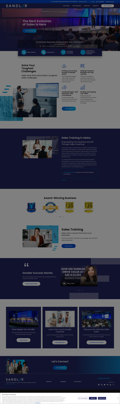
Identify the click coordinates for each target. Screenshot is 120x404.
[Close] (118, 398)
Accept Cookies (102, 398)
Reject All (93, 398)
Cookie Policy (37, 402)
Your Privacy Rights (83, 398)
